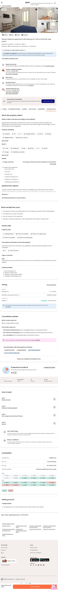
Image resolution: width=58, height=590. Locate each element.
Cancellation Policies (14, 109)
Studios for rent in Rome (49, 529)
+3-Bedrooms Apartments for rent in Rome (21, 531)
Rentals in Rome (6, 526)
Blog (2, 552)
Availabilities (41, 109)
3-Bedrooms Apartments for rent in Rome (8, 530)
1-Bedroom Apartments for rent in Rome (35, 526)
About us (3, 550)
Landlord (24, 109)
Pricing (5, 109)
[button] (51, 31)
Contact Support (5, 565)
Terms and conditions (35, 552)
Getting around (51, 109)
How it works (4, 547)
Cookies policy (34, 550)
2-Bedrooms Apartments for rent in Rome (49, 526)
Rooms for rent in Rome (35, 529)
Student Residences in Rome (7, 534)
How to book (32, 109)
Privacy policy (33, 547)
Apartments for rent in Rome (21, 526)
